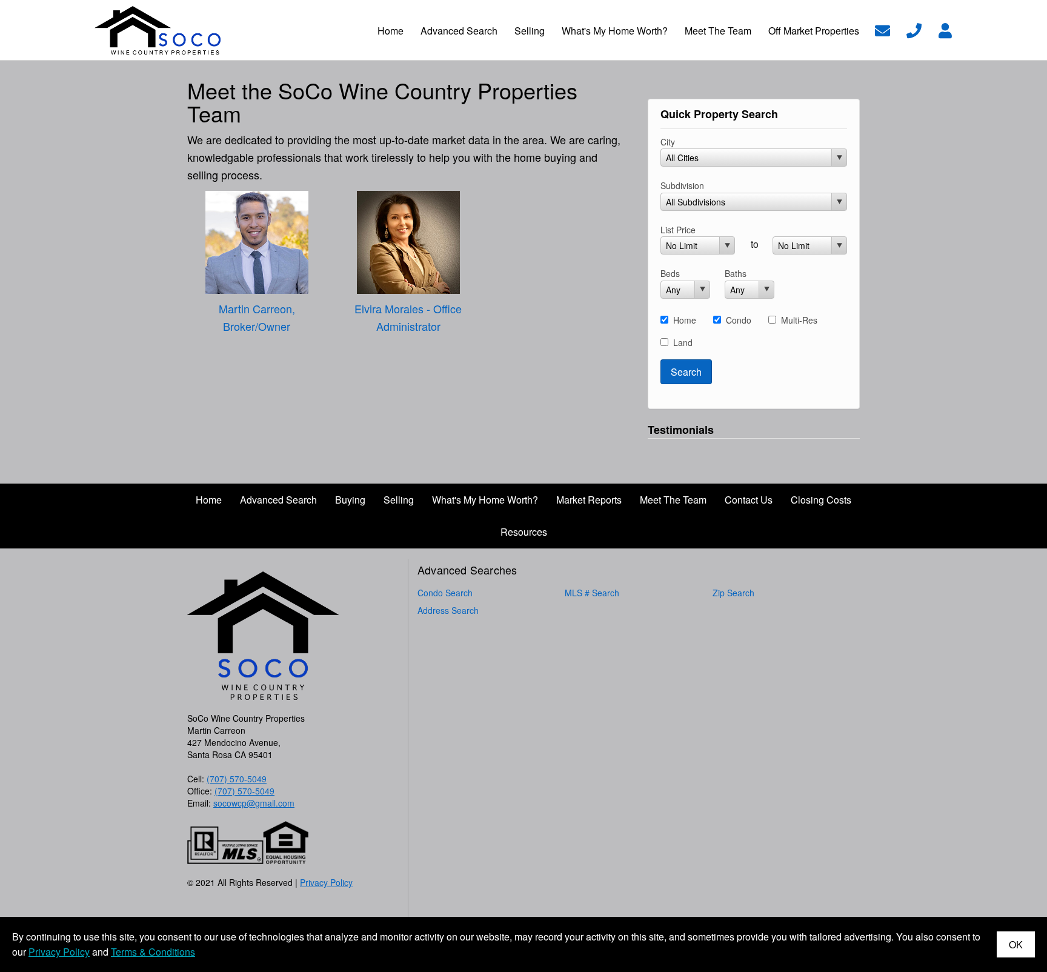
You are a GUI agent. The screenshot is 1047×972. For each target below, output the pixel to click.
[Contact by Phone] (914, 29)
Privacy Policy (326, 882)
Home (684, 320)
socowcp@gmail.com (253, 803)
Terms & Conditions (153, 952)
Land (683, 342)
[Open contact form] (882, 29)
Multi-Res (799, 320)
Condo (738, 320)
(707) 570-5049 (237, 779)
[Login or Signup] (945, 29)
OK (1016, 944)
